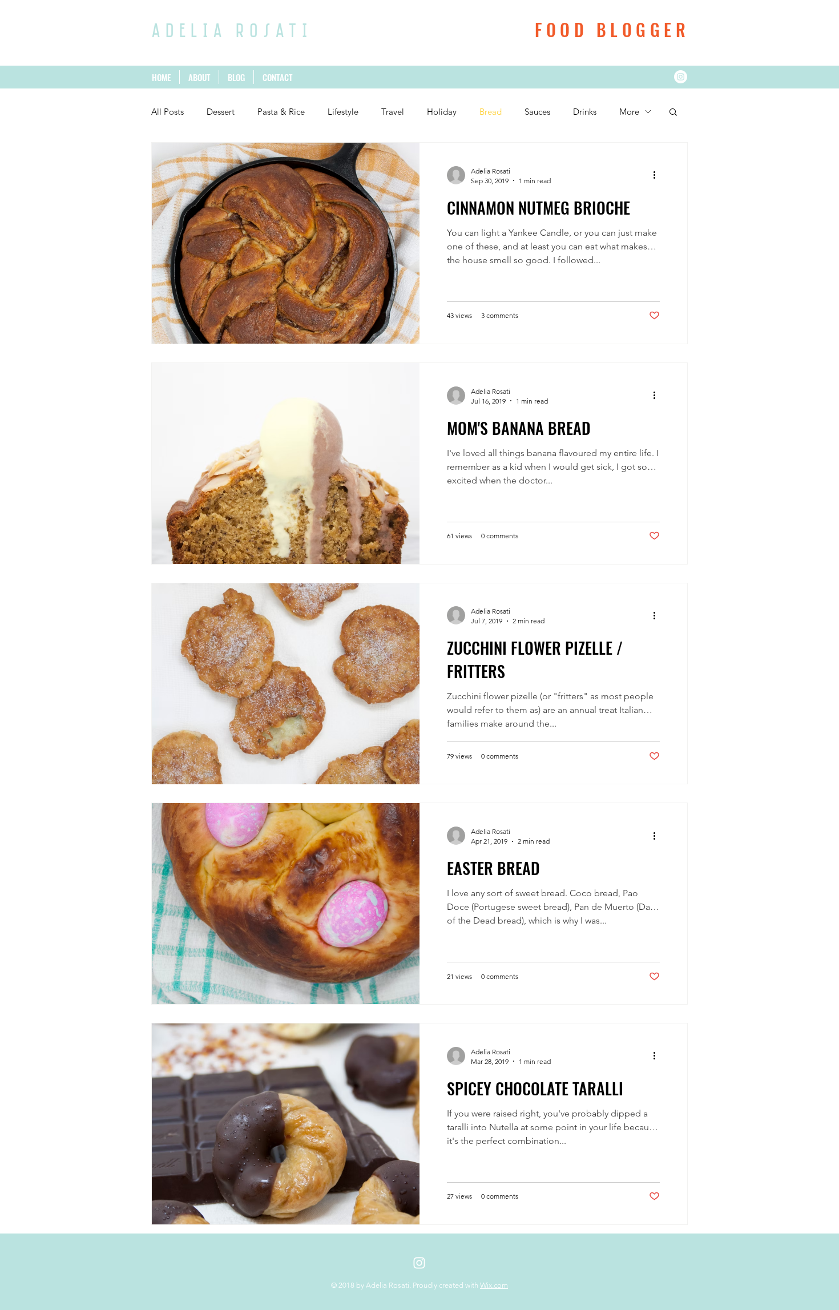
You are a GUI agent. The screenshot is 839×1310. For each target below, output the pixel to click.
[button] (673, 113)
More (629, 111)
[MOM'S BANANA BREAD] (286, 463)
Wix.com (494, 1285)
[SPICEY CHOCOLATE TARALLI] (286, 1123)
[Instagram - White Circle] (680, 76)
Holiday (442, 111)
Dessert (221, 111)
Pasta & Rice (281, 111)
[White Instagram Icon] (419, 1263)
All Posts (167, 111)
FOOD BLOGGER (612, 29)
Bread (490, 111)
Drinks (584, 111)
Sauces (537, 111)
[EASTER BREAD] (286, 903)
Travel (392, 111)
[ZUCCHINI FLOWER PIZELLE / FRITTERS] (286, 683)
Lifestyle (343, 111)
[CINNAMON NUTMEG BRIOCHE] (286, 243)
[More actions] (658, 175)
